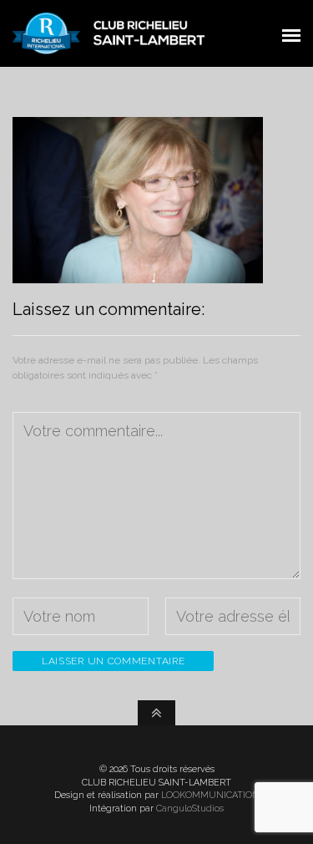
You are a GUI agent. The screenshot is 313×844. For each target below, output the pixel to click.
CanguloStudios (190, 808)
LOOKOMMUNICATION (210, 795)
